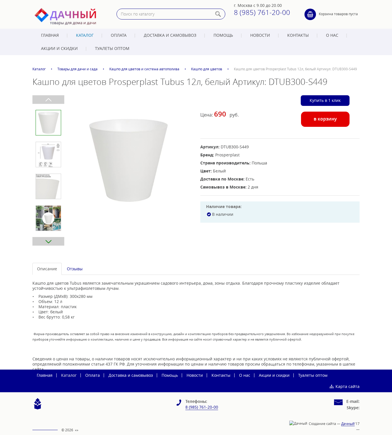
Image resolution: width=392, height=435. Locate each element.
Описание (47, 268)
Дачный (348, 423)
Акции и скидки (59, 48)
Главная (50, 35)
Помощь (223, 35)
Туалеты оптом (112, 48)
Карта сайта (347, 386)
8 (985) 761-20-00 (262, 12)
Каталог (85, 35)
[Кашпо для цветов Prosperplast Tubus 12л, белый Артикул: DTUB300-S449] (128, 159)
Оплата (119, 35)
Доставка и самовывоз (170, 35)
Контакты (298, 35)
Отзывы (75, 268)
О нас (332, 35)
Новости (260, 35)
